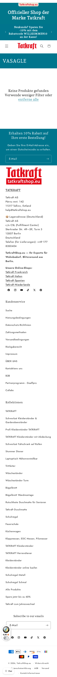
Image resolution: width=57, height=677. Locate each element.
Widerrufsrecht (42, 663)
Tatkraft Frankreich (17, 272)
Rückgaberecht (14, 346)
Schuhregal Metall (15, 575)
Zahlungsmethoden (16, 332)
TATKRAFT (11, 411)
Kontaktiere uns (14, 368)
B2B (8, 375)
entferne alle (28, 99)
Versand (45, 668)
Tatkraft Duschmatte (16, 509)
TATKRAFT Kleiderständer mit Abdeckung (28, 436)
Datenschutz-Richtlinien (18, 325)
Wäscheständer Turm (17, 480)
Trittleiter (10, 466)
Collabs (10, 390)
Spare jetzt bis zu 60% (18, 596)
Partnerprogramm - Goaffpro (21, 383)
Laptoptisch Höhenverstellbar (22, 458)
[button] (6, 46)
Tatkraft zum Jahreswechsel (20, 604)
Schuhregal (12, 516)
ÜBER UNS (11, 361)
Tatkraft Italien (14, 276)
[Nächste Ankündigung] (51, 32)
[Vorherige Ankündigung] (5, 32)
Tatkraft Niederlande (18, 284)
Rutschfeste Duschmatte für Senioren (26, 502)
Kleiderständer (14, 560)
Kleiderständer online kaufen (21, 567)
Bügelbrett (11, 487)
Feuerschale (12, 524)
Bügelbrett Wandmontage (20, 495)
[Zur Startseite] (28, 5)
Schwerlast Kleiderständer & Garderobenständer (21, 420)
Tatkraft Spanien (15, 280)
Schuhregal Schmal (16, 582)
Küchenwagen (13, 531)
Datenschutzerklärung (21, 668)
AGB (36, 668)
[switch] (6, 638)
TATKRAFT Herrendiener (19, 553)
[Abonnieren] (47, 159)
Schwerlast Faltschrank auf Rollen (24, 444)
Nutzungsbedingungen (18, 317)
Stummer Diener (14, 451)
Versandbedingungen (17, 339)
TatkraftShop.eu (24, 663)
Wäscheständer (14, 473)
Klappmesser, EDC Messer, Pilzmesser (27, 538)
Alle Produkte (13, 589)
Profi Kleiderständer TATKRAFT (22, 429)
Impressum (11, 354)
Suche (9, 310)
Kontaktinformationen (30, 673)
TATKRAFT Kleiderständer (19, 546)
